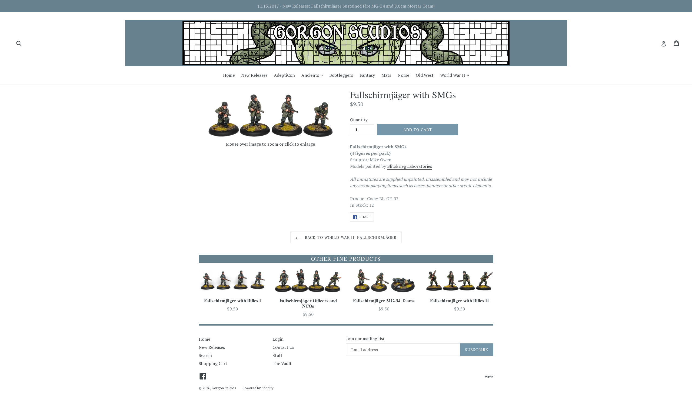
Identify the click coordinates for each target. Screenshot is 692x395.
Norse (403, 75)
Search (205, 355)
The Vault (282, 363)
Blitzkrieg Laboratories (409, 166)
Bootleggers (341, 75)
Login (278, 339)
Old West (425, 75)
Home (229, 75)
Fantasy (367, 75)
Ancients (313, 75)
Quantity (359, 120)
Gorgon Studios (224, 388)
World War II (456, 75)
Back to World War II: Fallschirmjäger (350, 237)
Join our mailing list (365, 338)
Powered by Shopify (258, 388)
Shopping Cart (213, 363)
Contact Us (283, 347)
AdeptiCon (284, 75)
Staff (277, 355)
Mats (386, 75)
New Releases (254, 75)
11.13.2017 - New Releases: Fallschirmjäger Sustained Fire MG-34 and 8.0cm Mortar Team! (346, 6)
